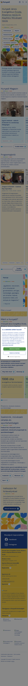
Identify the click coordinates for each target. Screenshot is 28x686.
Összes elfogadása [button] (14, 348)
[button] (14, 356)
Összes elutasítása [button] (14, 353)
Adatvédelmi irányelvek (7, 345)
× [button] (24, 328)
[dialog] (14, 343)
